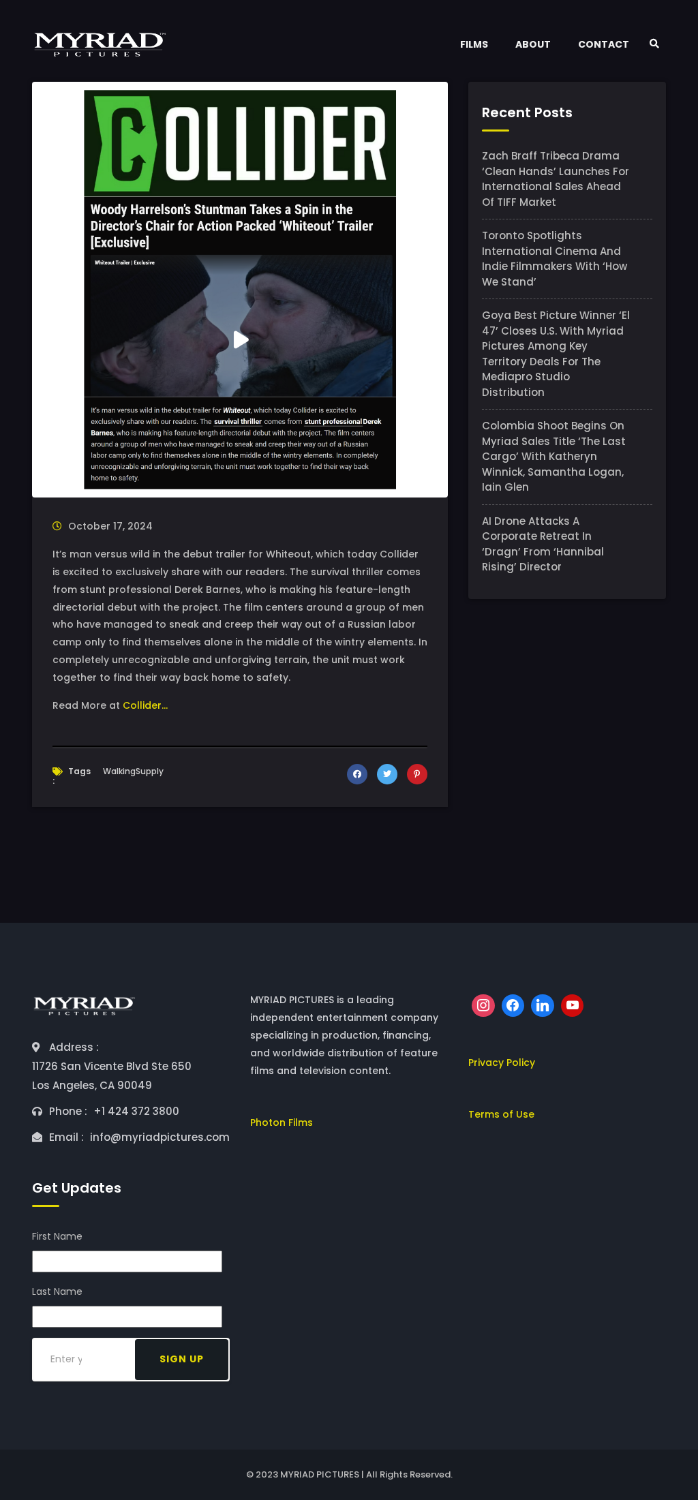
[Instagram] (483, 1006)
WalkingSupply (133, 771)
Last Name (57, 1291)
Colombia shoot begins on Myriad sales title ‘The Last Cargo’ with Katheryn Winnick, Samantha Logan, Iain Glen (554, 456)
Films (474, 44)
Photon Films (281, 1122)
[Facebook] (513, 1006)
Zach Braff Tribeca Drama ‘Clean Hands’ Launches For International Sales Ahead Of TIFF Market (555, 179)
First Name (57, 1236)
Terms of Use (501, 1114)
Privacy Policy (501, 1062)
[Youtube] (573, 1006)
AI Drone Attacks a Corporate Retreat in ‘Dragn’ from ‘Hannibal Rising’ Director (543, 544)
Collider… (145, 705)
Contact (603, 44)
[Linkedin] (543, 1006)
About (533, 44)
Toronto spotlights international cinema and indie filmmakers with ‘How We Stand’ (554, 258)
